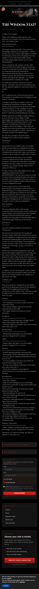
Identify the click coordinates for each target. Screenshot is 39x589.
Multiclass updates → (10, 452)
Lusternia (27, 4)
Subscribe (19, 493)
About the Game (10, 523)
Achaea (20, 4)
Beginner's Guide (10, 516)
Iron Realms (12, 4)
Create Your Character (19, 560)
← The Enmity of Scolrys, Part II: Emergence (16, 444)
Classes (8, 509)
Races (7, 513)
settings (22, 582)
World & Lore (9, 519)
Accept (6, 586)
